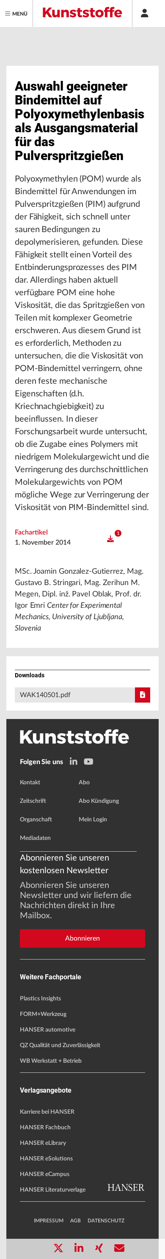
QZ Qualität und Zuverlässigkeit (60, 1045)
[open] (110, 539)
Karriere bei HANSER (47, 1112)
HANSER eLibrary (43, 1143)
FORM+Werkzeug (43, 1014)
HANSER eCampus (44, 1174)
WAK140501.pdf (45, 695)
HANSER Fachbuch (45, 1128)
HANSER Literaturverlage (52, 1190)
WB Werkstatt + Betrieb (51, 1061)
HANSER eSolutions (46, 1159)
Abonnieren (82, 938)
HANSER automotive (47, 1030)
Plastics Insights (40, 999)
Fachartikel (31, 532)
